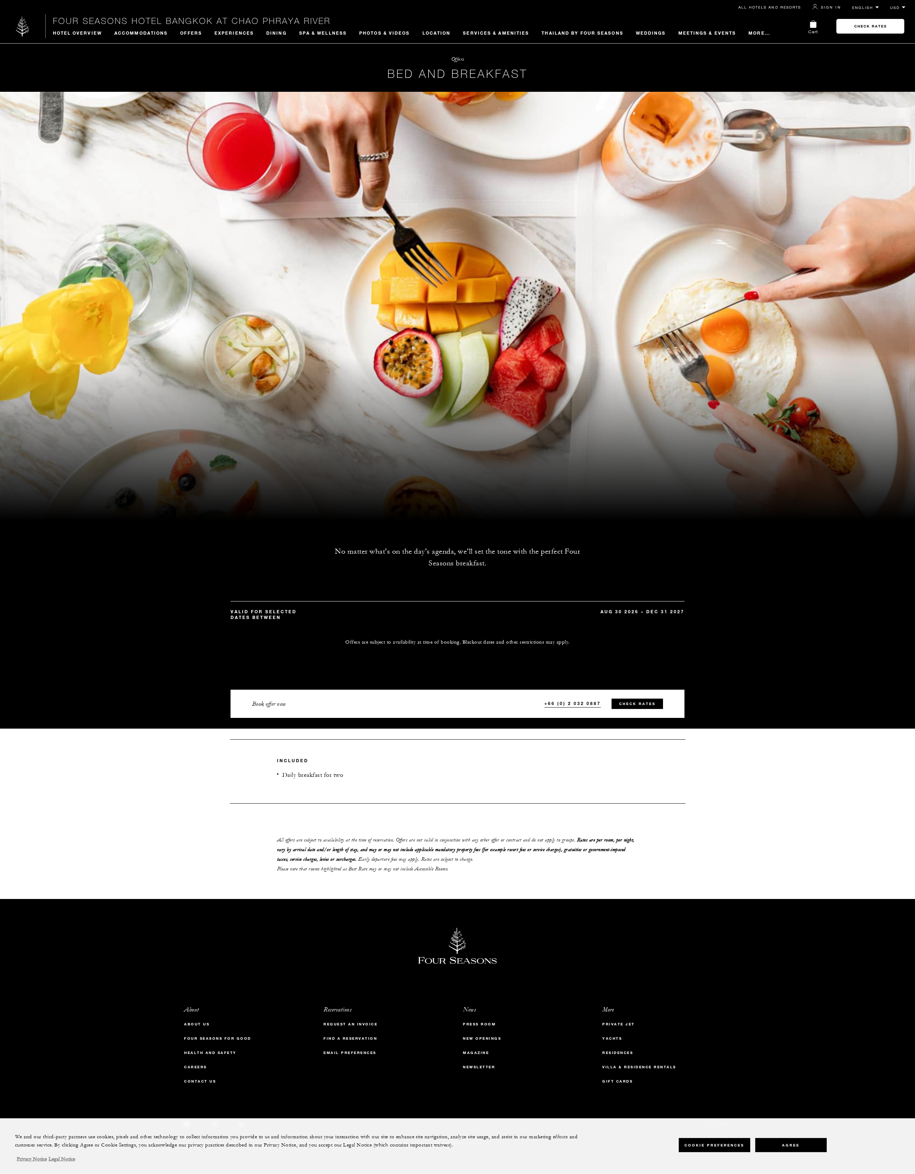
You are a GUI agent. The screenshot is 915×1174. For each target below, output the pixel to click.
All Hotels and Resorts (769, 7)
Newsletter (479, 1067)
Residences (617, 1052)
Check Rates (870, 26)
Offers (191, 33)
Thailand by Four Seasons (582, 33)
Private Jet (618, 1024)
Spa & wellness (323, 33)
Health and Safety (210, 1052)
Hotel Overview (77, 33)
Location (436, 33)
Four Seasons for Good (217, 1038)
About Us (196, 1024)
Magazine (476, 1052)
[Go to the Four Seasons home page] (23, 26)
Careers (195, 1067)
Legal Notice (62, 1159)
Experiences (234, 33)
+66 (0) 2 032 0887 (572, 703)
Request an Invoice (350, 1024)
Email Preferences (349, 1052)
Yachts (612, 1038)
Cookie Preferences (714, 1145)
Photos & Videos (384, 33)
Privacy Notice (32, 1159)
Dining (276, 33)
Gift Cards (617, 1081)
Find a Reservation (350, 1038)
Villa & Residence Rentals (639, 1067)
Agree (791, 1145)
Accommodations (141, 33)
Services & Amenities (496, 33)
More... (759, 33)
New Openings (482, 1038)
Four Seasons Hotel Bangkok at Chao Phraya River (192, 20)
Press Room (479, 1024)
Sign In (831, 7)
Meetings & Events (707, 33)
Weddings (651, 33)
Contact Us (200, 1081)
